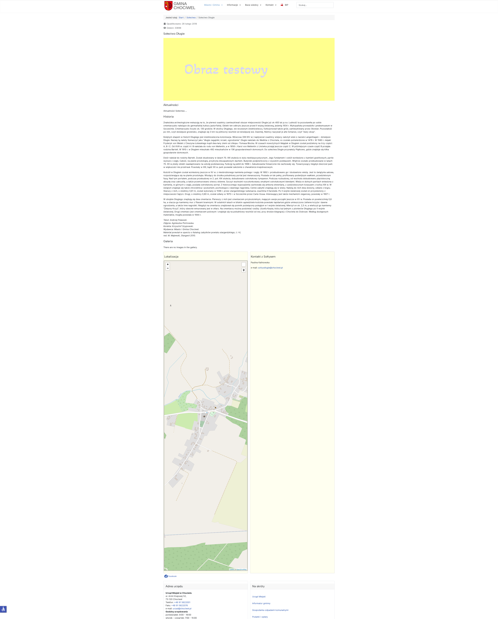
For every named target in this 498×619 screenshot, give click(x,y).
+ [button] (168, 264)
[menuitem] (213, 5)
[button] (170, 576)
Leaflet (232, 569)
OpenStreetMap (242, 569)
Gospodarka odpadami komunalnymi (270, 610)
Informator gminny (261, 603)
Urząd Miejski (259, 596)
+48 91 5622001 (182, 602)
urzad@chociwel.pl (182, 608)
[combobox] (315, 5)
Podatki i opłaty (260, 617)
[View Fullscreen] (244, 264)
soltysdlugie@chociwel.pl (270, 267)
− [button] (168, 268)
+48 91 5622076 (179, 605)
